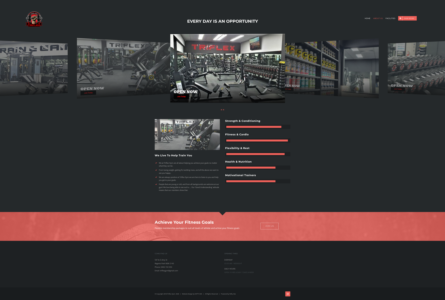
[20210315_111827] (187, 120)
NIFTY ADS (198, 294)
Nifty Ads (232, 294)
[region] (222, 68)
